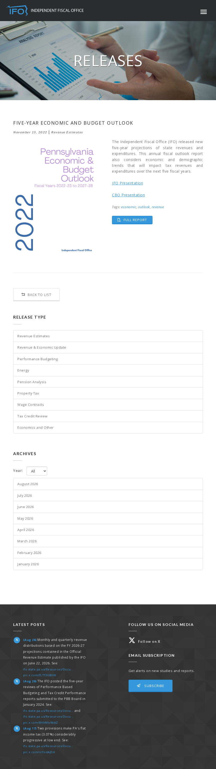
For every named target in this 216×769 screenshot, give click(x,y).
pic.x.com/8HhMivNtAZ (40, 722)
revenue (158, 207)
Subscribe (153, 685)
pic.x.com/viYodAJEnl (39, 752)
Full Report (137, 219)
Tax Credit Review (32, 416)
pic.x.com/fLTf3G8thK (39, 675)
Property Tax (28, 393)
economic (128, 207)
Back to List (39, 294)
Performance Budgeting (37, 359)
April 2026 (25, 529)
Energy (23, 370)
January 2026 (28, 564)
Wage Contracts (30, 404)
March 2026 (27, 541)
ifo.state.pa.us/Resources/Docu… (48, 669)
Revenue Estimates (33, 336)
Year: (18, 470)
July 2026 (24, 495)
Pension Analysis (31, 381)
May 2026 (25, 518)
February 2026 (29, 552)
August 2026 (27, 483)
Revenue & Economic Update (41, 347)
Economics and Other (35, 427)
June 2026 (25, 506)
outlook (144, 207)
